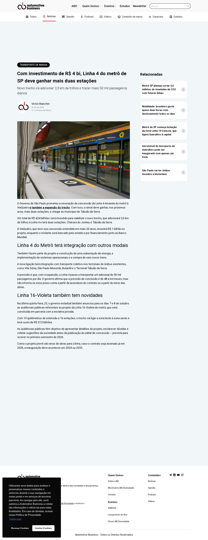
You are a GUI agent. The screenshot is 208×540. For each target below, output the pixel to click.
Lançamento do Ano (117, 514)
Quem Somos (90, 6)
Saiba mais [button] (15, 519)
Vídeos (107, 16)
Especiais (158, 16)
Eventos (109, 6)
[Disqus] (104, 405)
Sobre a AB (113, 481)
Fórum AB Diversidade (118, 521)
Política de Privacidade (64, 503)
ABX (74, 6)
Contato (112, 494)
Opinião (70, 16)
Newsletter (139, 6)
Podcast (89, 16)
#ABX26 (112, 508)
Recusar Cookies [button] (20, 528)
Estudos (125, 6)
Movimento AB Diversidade (121, 488)
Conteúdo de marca (132, 16)
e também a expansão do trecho (50, 207)
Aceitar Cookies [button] (43, 528)
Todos (33, 16)
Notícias (51, 16)
